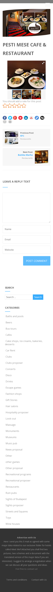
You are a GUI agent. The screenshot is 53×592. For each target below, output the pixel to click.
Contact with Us (39, 579)
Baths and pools (15, 316)
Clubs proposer (14, 362)
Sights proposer (15, 505)
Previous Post (27, 134)
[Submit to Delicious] (37, 118)
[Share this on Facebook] (5, 118)
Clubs (9, 356)
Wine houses (13, 524)
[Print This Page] (10, 122)
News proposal (14, 449)
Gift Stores (11, 400)
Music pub (11, 443)
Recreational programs (18, 474)
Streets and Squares (17, 511)
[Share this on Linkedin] (26, 118)
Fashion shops (14, 393)
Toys (8, 517)
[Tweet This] (10, 118)
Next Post (25, 153)
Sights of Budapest (16, 499)
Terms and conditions (16, 579)
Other (9, 455)
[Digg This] (42, 118)
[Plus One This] (15, 118)
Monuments (12, 431)
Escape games (13, 387)
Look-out (11, 418)
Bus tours (11, 328)
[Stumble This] (31, 118)
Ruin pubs (11, 493)
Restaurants (25, 139)
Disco (9, 375)
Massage (11, 424)
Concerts (10, 369)
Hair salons (12, 406)
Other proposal (14, 468)
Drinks (9, 381)
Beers (9, 322)
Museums (11, 437)
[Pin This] (20, 118)
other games (13, 462)
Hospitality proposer (17, 412)
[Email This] (5, 122)
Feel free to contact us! (26, 569)
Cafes (9, 334)
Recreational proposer (18, 480)
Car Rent (10, 350)
